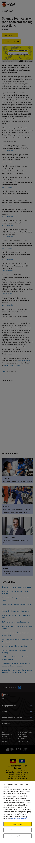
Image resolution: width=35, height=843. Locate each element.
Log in (4, 371)
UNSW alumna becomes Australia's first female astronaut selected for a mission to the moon (16, 511)
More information (7, 150)
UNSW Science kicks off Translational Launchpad (17, 481)
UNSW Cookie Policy (18, 818)
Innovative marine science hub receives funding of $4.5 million (17, 572)
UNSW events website (24, 361)
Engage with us (9, 706)
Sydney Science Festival (12, 365)
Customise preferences (18, 836)
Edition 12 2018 (9, 41)
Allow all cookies (17, 824)
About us (6, 723)
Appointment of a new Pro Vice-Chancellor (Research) (15, 542)
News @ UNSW (8, 35)
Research (6, 507)
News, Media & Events (12, 717)
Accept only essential (17, 830)
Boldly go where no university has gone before (17, 587)
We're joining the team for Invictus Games (15, 611)
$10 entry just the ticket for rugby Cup (14, 646)
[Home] (8, 3)
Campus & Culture (9, 538)
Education (6, 478)
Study (4, 711)
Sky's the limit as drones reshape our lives (16, 622)
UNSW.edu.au (4, 699)
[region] (17, 812)
